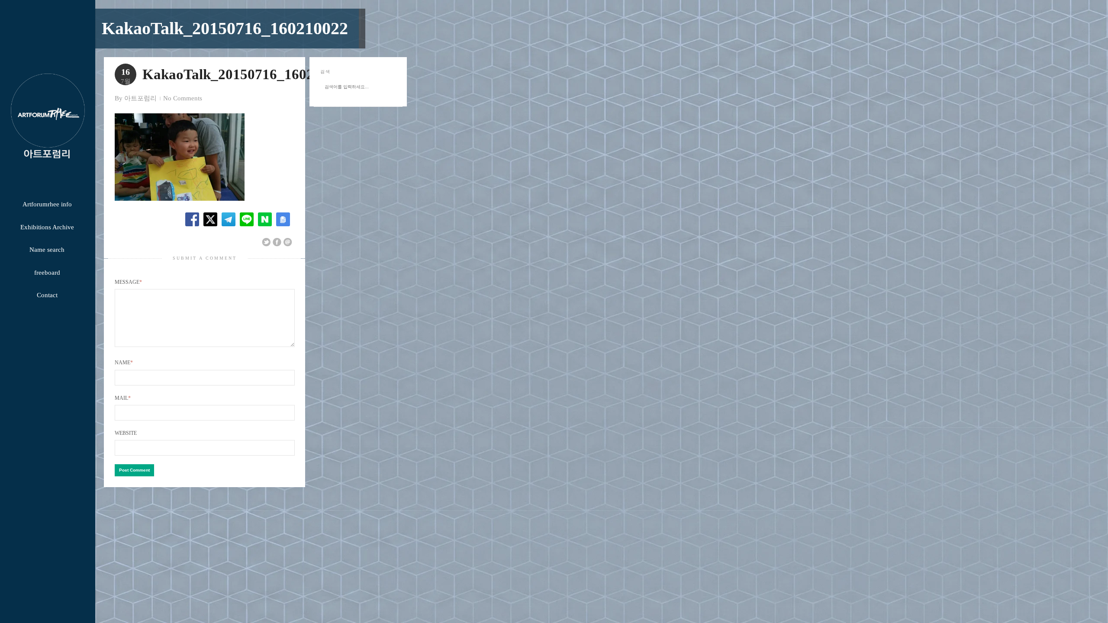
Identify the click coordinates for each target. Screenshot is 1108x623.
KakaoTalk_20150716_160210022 (225, 28)
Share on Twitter (266, 242)
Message (128, 282)
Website (126, 433)
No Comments (182, 98)
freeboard (47, 272)
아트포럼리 (140, 98)
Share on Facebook (277, 242)
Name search (46, 249)
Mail (123, 398)
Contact (47, 295)
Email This (287, 242)
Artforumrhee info (47, 204)
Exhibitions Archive (47, 227)
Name (124, 363)
